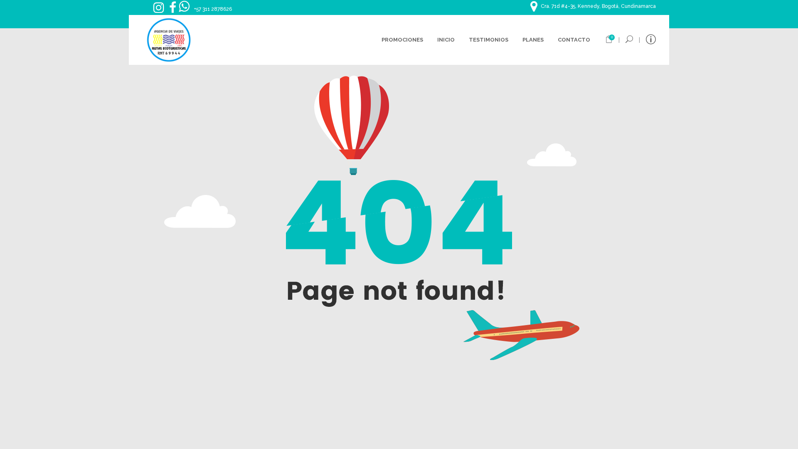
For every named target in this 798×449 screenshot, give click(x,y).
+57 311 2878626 (213, 9)
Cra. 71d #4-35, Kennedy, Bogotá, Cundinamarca (598, 6)
